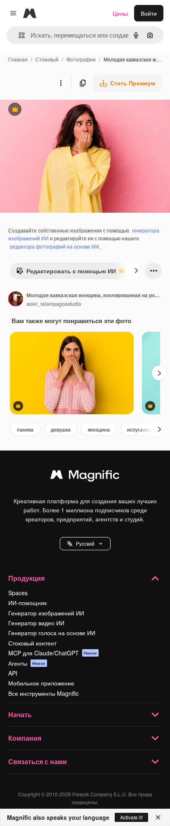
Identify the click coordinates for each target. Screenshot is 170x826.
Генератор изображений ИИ (46, 613)
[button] (85, 543)
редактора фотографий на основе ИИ (54, 246)
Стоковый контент (32, 643)
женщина (99, 429)
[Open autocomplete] (18, 35)
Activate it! (131, 817)
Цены (120, 13)
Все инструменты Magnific (43, 693)
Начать (20, 714)
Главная (18, 59)
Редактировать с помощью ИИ (66, 273)
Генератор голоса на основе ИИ (51, 633)
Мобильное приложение (41, 683)
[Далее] (136, 271)
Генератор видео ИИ (36, 623)
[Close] (158, 817)
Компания (24, 738)
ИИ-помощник (27, 602)
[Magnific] (85, 476)
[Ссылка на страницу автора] (15, 299)
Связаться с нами (37, 761)
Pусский (85, 543)
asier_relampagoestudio (53, 303)
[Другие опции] (60, 83)
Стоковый (47, 59)
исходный (55, 110)
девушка (61, 429)
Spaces (18, 593)
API (12, 673)
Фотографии (81, 59)
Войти (149, 13)
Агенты (26, 663)
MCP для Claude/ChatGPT (52, 653)
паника (25, 429)
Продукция (26, 578)
